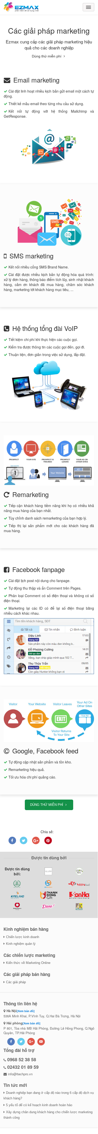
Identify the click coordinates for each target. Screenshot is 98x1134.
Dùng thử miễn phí (47, 56)
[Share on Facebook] (12, 840)
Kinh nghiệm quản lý (21, 944)
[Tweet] (23, 840)
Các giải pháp (16, 982)
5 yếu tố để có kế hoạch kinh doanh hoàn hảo (39, 1105)
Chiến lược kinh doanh (22, 937)
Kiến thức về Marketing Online (28, 963)
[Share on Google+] (36, 840)
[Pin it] (48, 840)
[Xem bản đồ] (26, 1011)
